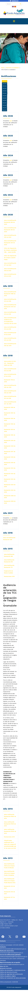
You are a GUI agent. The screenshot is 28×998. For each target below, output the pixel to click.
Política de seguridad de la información (11, 974)
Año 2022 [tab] (4, 90)
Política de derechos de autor (8, 972)
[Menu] (14, 21)
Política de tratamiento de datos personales (13, 978)
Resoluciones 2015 (9, 576)
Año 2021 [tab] (4, 100)
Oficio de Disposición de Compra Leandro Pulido (10, 257)
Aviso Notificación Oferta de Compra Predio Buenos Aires (9, 880)
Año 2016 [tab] (4, 102)
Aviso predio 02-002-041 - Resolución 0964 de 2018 (10, 363)
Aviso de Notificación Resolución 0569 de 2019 (10, 293)
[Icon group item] (3, 937)
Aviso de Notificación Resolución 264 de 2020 (10, 222)
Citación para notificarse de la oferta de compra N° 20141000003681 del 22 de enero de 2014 (10, 844)
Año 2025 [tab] (4, 83)
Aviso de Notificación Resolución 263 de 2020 (10, 229)
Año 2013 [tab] (4, 110)
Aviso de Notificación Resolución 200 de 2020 (10, 242)
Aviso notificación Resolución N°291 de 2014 (10, 824)
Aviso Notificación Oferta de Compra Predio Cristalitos (9, 873)
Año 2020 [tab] (5, 93)
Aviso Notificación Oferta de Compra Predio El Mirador (9, 865)
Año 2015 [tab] (4, 105)
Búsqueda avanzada (6, 968)
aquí (10, 120)
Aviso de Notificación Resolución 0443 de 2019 (10, 306)
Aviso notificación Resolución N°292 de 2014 (10, 831)
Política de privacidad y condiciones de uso (12, 970)
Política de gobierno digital (8, 976)
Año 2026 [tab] (4, 81)
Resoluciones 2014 (9, 837)
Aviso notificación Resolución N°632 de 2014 (10, 816)
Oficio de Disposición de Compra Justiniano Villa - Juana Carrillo (10, 250)
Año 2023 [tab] (4, 88)
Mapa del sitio (4, 966)
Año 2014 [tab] (4, 107)
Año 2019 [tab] (4, 95)
